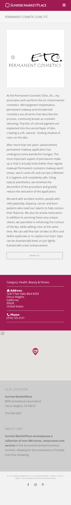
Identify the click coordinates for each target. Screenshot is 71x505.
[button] (35, 352)
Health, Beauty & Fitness (34, 282)
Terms (17, 478)
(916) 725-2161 (16, 318)
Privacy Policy (57, 476)
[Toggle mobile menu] (64, 5)
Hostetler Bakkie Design (46, 478)
